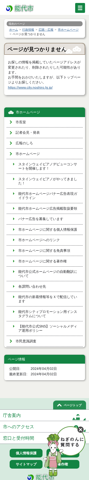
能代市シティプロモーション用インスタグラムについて (47, 314)
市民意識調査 (26, 341)
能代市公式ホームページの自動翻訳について (47, 274)
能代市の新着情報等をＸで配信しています (47, 299)
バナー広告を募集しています (40, 219)
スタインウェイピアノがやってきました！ (47, 181)
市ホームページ (28, 112)
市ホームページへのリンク (39, 240)
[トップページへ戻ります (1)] (20, 8)
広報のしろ (24, 143)
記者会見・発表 (28, 132)
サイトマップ (26, 464)
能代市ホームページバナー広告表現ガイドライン (47, 196)
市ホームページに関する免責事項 (44, 251)
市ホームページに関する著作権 (42, 261)
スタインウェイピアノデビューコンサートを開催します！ (47, 166)
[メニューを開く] (80, 8)
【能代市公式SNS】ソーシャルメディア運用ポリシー (47, 328)
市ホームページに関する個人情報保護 (47, 229)
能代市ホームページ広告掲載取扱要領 (47, 208)
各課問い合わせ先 (32, 286)
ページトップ (73, 405)
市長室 (21, 122)
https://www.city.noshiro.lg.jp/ (30, 87)
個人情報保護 (26, 453)
